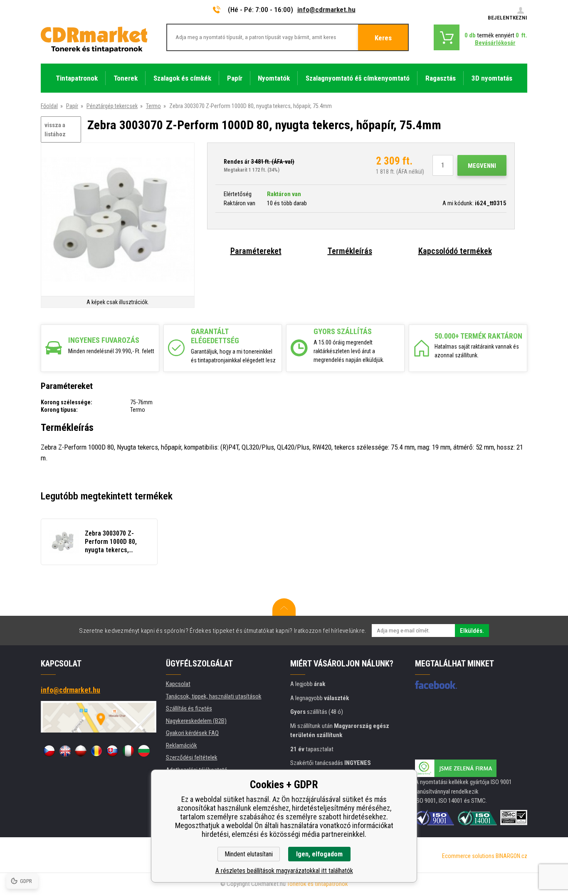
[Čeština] (49, 751)
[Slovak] (112, 751)
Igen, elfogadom (319, 854)
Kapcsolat (178, 684)
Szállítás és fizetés (189, 708)
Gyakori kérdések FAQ (192, 733)
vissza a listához (55, 129)
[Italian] (128, 751)
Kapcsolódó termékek (455, 251)
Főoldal (49, 106)
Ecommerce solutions (468, 856)
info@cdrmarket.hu (326, 9)
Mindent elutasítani (249, 854)
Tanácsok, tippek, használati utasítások (214, 696)
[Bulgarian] (144, 751)
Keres (383, 38)
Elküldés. (472, 630)
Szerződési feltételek (191, 757)
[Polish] (80, 751)
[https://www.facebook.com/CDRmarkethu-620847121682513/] (436, 685)
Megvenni (482, 166)
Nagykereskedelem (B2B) (196, 721)
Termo (153, 106)
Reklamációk (181, 745)
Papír (72, 106)
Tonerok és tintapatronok (317, 884)
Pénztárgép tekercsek (112, 106)
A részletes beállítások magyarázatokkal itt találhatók (284, 871)
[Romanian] (96, 751)
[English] (65, 751)
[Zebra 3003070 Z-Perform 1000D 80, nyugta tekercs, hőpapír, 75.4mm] (117, 220)
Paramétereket (256, 251)
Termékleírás (350, 251)
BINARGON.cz (511, 856)
